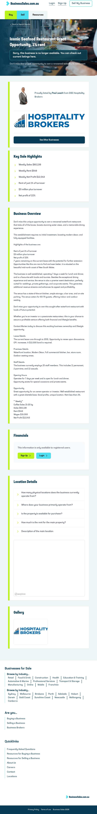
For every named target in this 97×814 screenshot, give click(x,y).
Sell (23, 15)
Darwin (11, 698)
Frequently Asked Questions (21, 749)
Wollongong (75, 698)
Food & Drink (24, 678)
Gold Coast (24, 698)
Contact (11, 772)
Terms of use (46, 810)
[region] (49, 568)
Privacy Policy (33, 810)
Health (55, 678)
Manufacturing (15, 685)
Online (30, 685)
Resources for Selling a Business (23, 758)
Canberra (13, 701)
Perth (51, 694)
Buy (11, 15)
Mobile (41, 685)
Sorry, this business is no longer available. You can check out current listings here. (47, 55)
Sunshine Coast (42, 698)
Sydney (12, 694)
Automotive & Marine (18, 681)
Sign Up (62, 3)
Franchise (53, 685)
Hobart (74, 694)
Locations (12, 776)
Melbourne (25, 694)
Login (52, 3)
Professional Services (44, 681)
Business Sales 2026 (61, 810)
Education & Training (73, 678)
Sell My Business (81, 3)
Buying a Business (16, 719)
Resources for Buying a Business (23, 754)
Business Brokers (16, 728)
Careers (11, 767)
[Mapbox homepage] (20, 594)
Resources (38, 15)
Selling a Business (16, 723)
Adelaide (62, 694)
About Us (11, 763)
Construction (41, 678)
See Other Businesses (49, 140)
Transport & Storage (69, 681)
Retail (11, 678)
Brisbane (39, 694)
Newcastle (60, 698)
